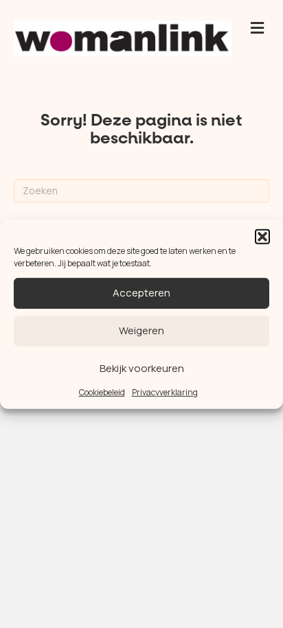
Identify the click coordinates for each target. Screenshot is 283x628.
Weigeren (141, 330)
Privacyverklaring (165, 391)
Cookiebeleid (102, 391)
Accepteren (141, 293)
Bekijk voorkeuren (142, 368)
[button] (262, 236)
